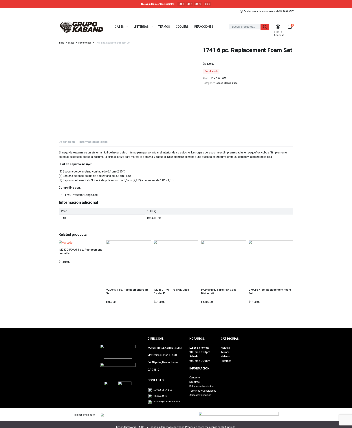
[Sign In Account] (278, 26)
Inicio (61, 43)
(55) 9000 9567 (286, 11)
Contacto (194, 377)
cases (71, 43)
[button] (289, 26)
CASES (119, 26)
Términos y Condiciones (202, 390)
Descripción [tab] (67, 142)
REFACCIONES (203, 26)
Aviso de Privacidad (200, 395)
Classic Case (84, 43)
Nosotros (194, 381)
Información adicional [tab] (93, 142)
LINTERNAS (141, 26)
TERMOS (164, 26)
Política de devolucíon (201, 386)
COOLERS (182, 26)
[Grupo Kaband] (81, 27)
